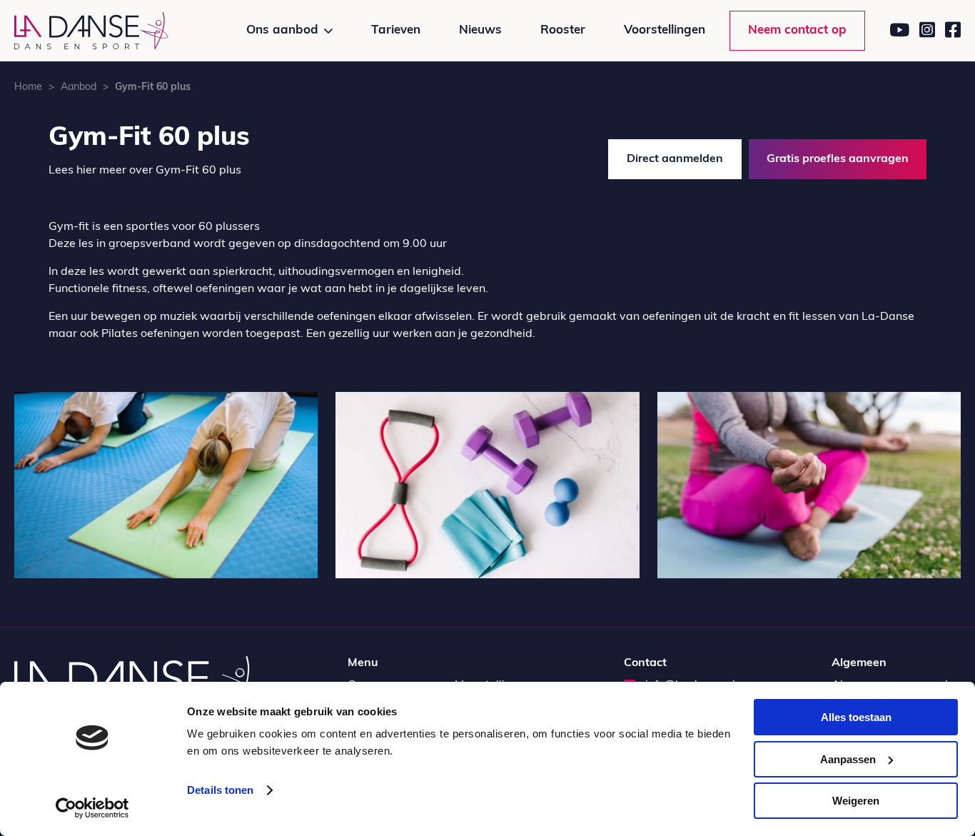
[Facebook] (953, 31)
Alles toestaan (856, 717)
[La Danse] (91, 30)
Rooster (562, 30)
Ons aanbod (282, 30)
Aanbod (78, 87)
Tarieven (395, 30)
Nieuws (480, 30)
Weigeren (855, 801)
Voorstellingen (664, 30)
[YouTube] (899, 31)
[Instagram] (927, 31)
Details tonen (220, 790)
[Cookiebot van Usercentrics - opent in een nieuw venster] (92, 808)
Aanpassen (848, 759)
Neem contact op (797, 30)
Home (28, 87)
